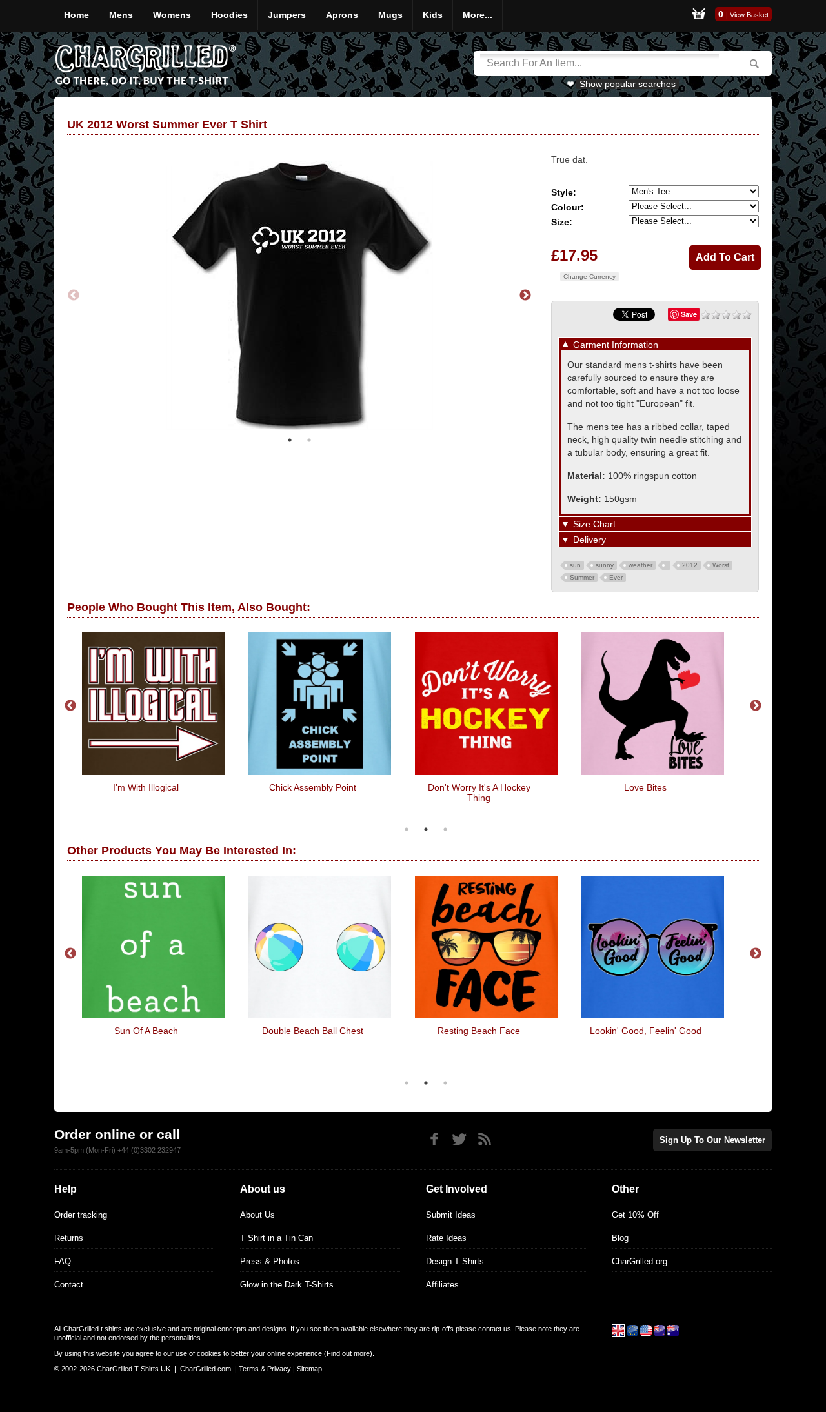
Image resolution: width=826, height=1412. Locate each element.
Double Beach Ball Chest (312, 1030)
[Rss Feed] (484, 1139)
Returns (68, 1238)
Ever (616, 577)
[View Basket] (699, 16)
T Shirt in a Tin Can (276, 1238)
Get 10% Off (635, 1215)
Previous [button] (73, 295)
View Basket (749, 15)
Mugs (390, 15)
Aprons (342, 15)
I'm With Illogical (146, 787)
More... (477, 15)
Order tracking (80, 1215)
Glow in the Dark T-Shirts (287, 1284)
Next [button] (525, 295)
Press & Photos (269, 1261)
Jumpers (287, 15)
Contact (68, 1284)
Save (689, 314)
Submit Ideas (451, 1215)
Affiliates (442, 1284)
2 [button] (309, 440)
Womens (172, 15)
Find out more (348, 1353)
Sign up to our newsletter (712, 1140)
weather (640, 565)
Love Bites (645, 787)
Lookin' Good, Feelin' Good (645, 1030)
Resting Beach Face (479, 1030)
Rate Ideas (446, 1238)
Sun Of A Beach (146, 1030)
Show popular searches (627, 84)
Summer (582, 577)
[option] (299, 295)
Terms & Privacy (265, 1369)
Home (76, 15)
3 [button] (445, 829)
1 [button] (289, 440)
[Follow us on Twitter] (459, 1139)
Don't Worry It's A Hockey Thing (479, 792)
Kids (433, 15)
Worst (720, 565)
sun (575, 565)
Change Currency (589, 276)
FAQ (62, 1261)
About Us (257, 1215)
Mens (121, 15)
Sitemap (309, 1369)
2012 (690, 565)
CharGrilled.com (205, 1369)
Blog (620, 1238)
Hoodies (229, 15)
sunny (605, 565)
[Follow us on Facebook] (434, 1139)
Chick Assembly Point (312, 787)
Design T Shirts (455, 1261)
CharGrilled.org (639, 1261)
